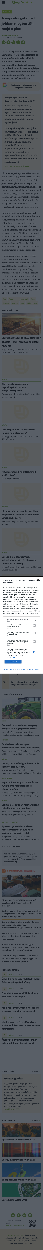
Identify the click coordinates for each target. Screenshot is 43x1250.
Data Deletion (9, 669)
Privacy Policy (34, 669)
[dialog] (21, 625)
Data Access (21, 669)
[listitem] (21, 620)
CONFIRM (13, 661)
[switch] (34, 625)
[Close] (39, 581)
